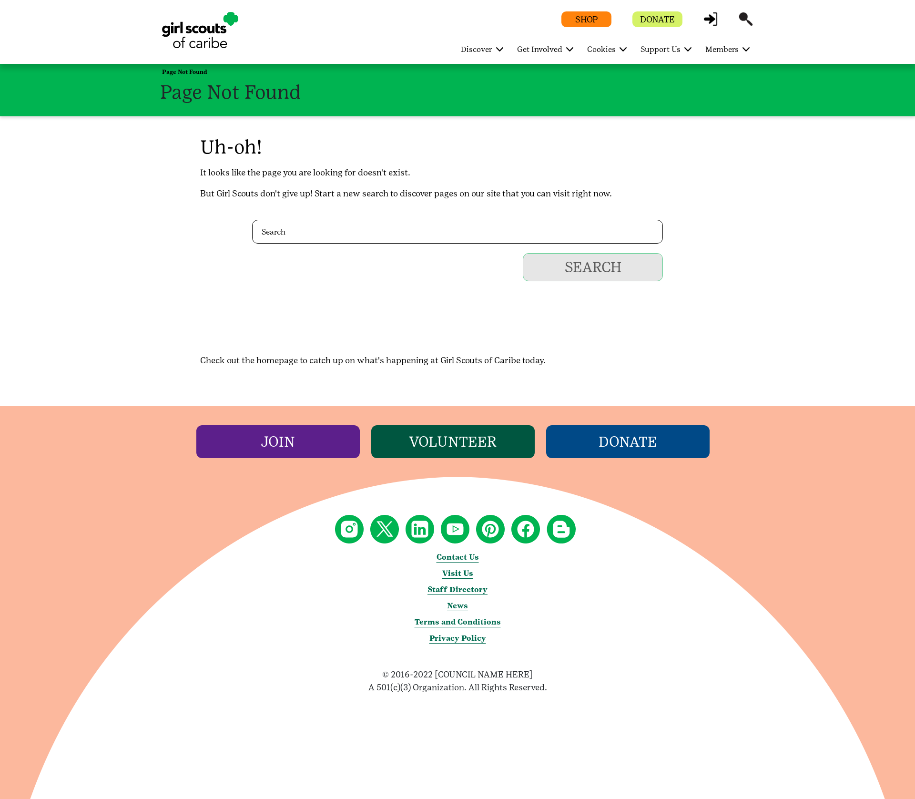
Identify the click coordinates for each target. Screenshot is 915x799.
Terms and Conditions (458, 621)
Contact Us (458, 557)
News (457, 605)
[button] (710, 23)
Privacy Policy (457, 638)
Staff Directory (457, 589)
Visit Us (457, 573)
